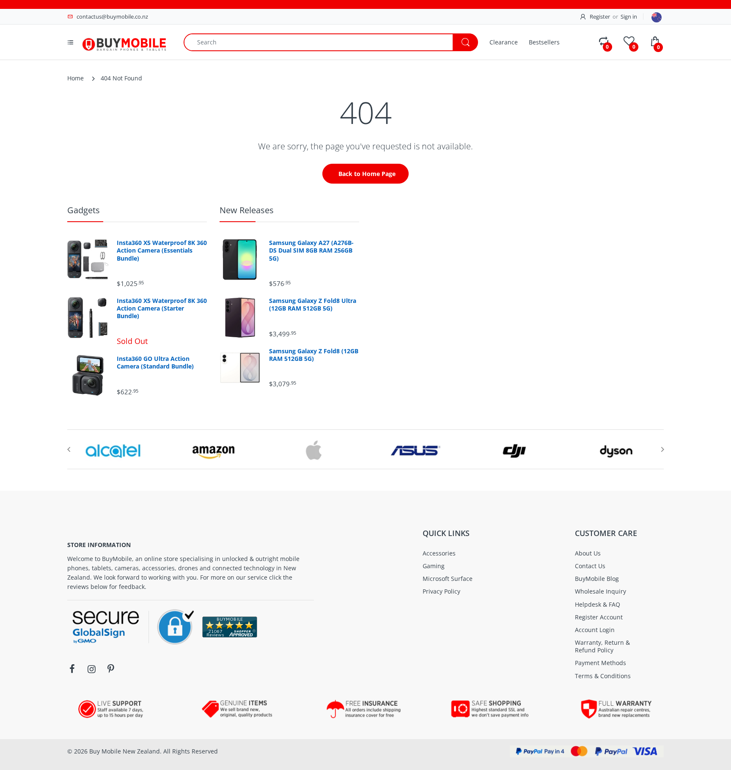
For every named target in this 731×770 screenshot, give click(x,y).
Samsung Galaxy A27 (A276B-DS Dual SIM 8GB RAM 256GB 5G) (311, 250)
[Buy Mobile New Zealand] (124, 41)
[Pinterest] (110, 669)
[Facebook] (72, 669)
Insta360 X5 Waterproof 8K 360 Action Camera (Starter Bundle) (162, 308)
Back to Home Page (367, 174)
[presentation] (68, 449)
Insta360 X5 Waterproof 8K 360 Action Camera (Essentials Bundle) (162, 250)
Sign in (629, 16)
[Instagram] (91, 669)
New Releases (247, 210)
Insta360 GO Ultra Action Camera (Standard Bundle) (155, 362)
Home (75, 78)
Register (599, 16)
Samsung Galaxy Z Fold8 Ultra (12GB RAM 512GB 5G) (312, 304)
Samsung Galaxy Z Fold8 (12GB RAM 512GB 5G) (313, 355)
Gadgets (83, 210)
